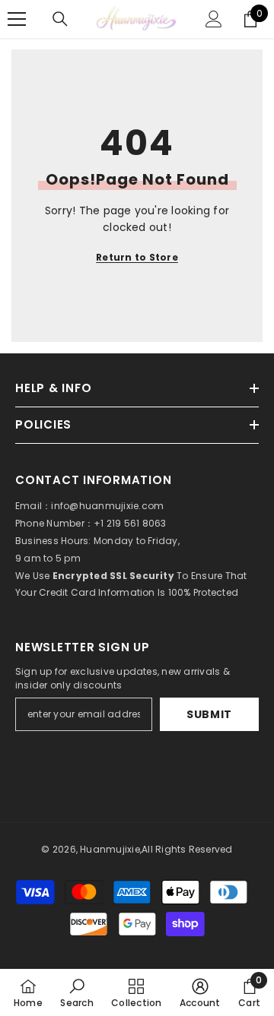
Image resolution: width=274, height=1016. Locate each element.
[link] (76, 992)
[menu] (17, 19)
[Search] (60, 19)
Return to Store (137, 257)
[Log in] (214, 19)
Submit (209, 714)
